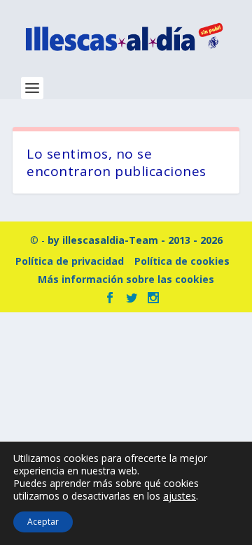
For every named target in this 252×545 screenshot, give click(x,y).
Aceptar (43, 522)
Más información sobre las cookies (126, 279)
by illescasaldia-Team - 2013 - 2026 (135, 240)
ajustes (179, 496)
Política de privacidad (69, 261)
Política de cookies (182, 261)
